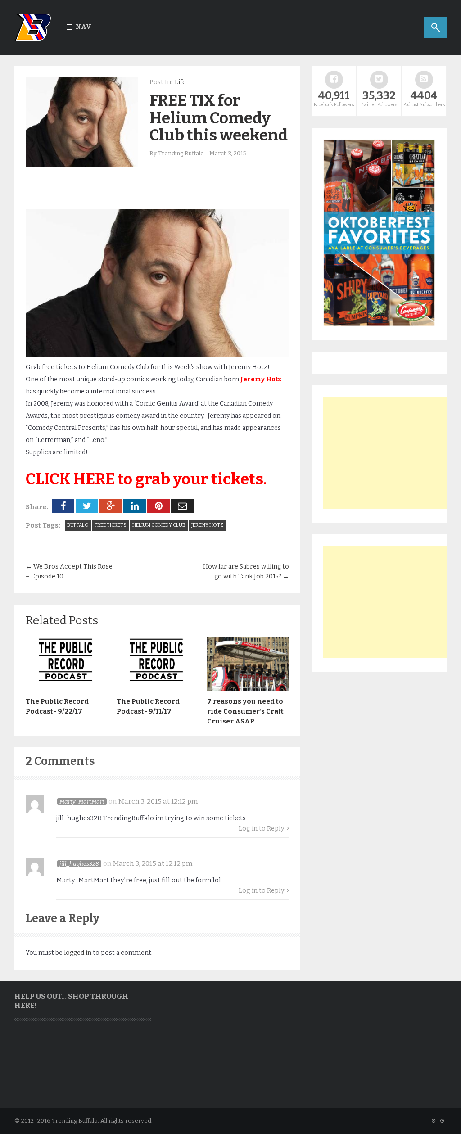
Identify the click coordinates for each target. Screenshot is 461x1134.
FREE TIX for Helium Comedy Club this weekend (218, 118)
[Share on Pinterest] (158, 506)
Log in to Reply (262, 828)
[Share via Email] (182, 506)
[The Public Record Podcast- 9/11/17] (158, 689)
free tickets (111, 525)
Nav (83, 27)
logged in (77, 953)
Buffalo (78, 525)
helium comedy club (158, 525)
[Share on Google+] (110, 506)
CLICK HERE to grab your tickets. (146, 479)
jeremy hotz (207, 525)
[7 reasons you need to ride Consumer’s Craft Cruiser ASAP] (248, 689)
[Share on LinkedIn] (134, 506)
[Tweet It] (87, 506)
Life (180, 82)
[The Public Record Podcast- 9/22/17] (67, 689)
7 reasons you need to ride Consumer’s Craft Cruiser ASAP (245, 711)
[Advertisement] (390, 453)
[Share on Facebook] (63, 506)
